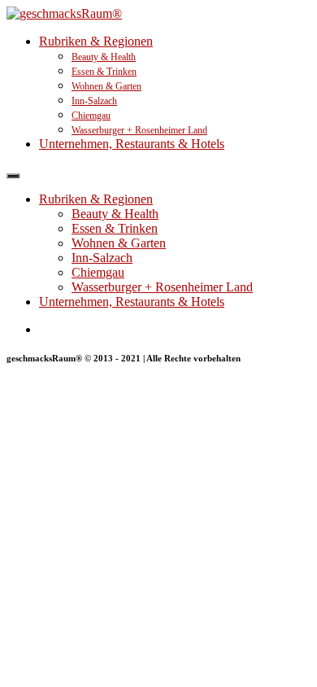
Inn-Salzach (94, 101)
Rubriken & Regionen (96, 41)
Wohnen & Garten (106, 86)
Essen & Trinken (104, 71)
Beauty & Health (104, 57)
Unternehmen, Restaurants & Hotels (131, 144)
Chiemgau (91, 115)
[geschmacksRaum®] (64, 13)
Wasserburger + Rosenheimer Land (139, 130)
